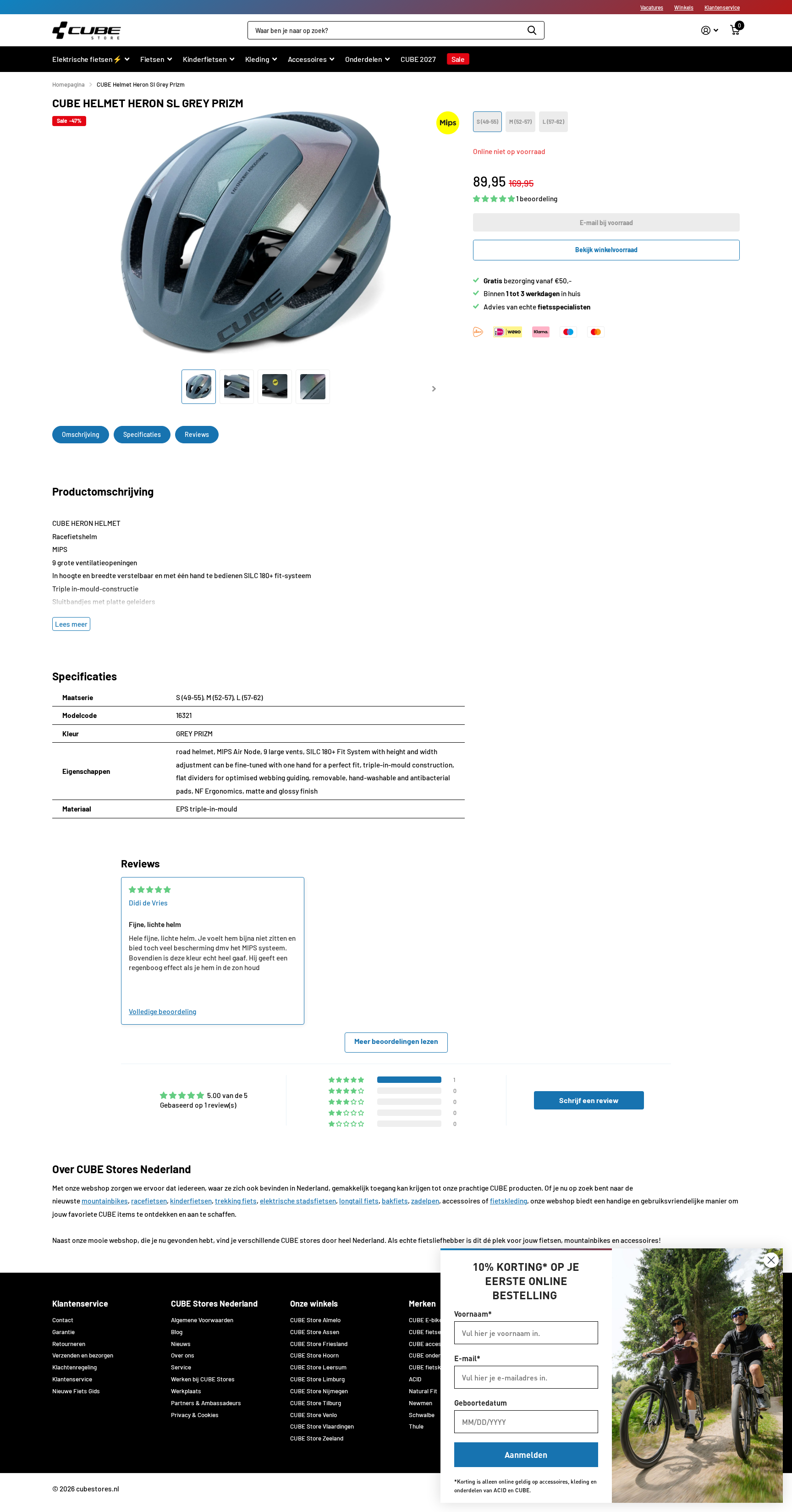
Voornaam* (473, 1314)
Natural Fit (423, 1391)
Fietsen (152, 59)
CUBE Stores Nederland (214, 1303)
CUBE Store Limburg (317, 1379)
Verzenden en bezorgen (82, 1355)
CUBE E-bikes (427, 1320)
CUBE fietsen (426, 1331)
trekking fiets (236, 1201)
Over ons (182, 1355)
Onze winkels (314, 1303)
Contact (62, 1320)
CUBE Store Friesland (318, 1343)
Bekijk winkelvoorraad (606, 250)
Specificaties (142, 434)
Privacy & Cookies (195, 1414)
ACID (415, 1379)
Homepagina (68, 84)
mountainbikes (105, 1201)
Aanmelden (526, 1454)
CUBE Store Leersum (318, 1367)
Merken (422, 1303)
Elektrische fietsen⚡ (87, 59)
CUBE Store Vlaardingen (322, 1426)
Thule (416, 1426)
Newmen (420, 1403)
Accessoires (307, 59)
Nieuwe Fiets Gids (76, 1391)
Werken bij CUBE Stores (203, 1379)
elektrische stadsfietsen (298, 1201)
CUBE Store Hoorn (314, 1355)
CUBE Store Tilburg (315, 1403)
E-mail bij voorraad (606, 222)
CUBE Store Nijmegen (319, 1391)
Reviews (197, 434)
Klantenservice (722, 7)
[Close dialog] (771, 1260)
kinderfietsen (191, 1201)
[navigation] (199, 387)
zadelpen (425, 1201)
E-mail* (467, 1358)
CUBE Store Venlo (313, 1414)
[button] (494, 199)
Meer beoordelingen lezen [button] (396, 1041)
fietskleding (508, 1201)
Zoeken (531, 30)
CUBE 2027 (418, 59)
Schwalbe (421, 1414)
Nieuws (181, 1343)
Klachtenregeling (74, 1367)
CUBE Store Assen (314, 1331)
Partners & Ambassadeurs (206, 1403)
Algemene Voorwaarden (202, 1320)
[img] (149, 889)
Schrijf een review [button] (589, 1100)
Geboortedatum (480, 1402)
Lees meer (71, 624)
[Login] (710, 30)
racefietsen (149, 1201)
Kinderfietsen (205, 59)
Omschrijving (80, 434)
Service (181, 1367)
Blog (176, 1331)
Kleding (257, 59)
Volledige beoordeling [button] (162, 1011)
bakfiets (395, 1201)
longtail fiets (359, 1201)
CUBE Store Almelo (315, 1320)
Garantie (63, 1331)
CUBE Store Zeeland (316, 1438)
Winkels (683, 7)
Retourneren (68, 1343)
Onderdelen (363, 59)
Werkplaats (186, 1391)
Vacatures (651, 7)
